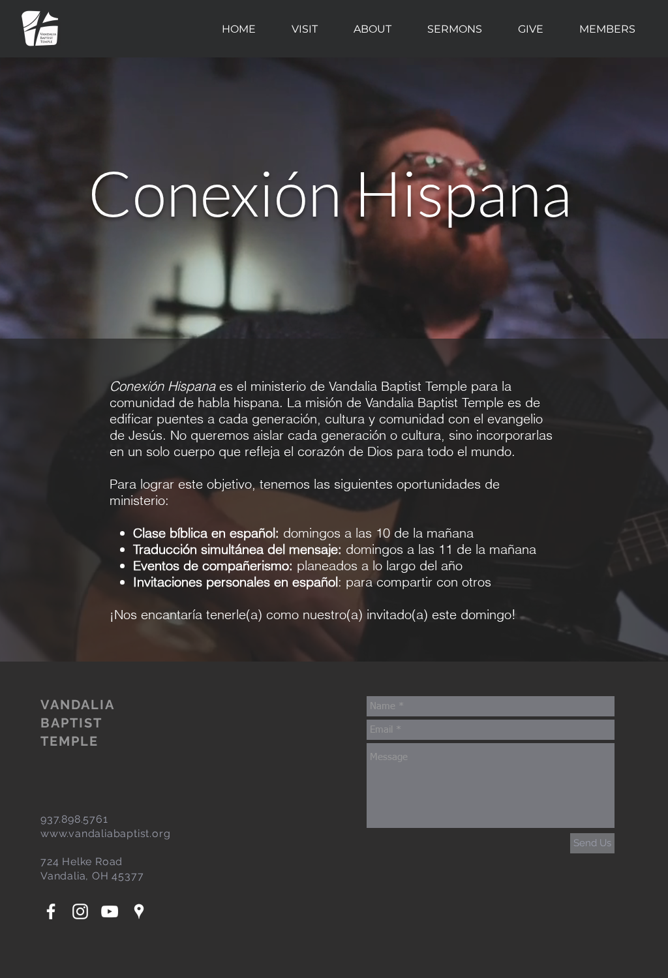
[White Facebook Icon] (50, 911)
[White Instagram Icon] (80, 911)
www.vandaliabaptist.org (105, 833)
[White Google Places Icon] (139, 911)
